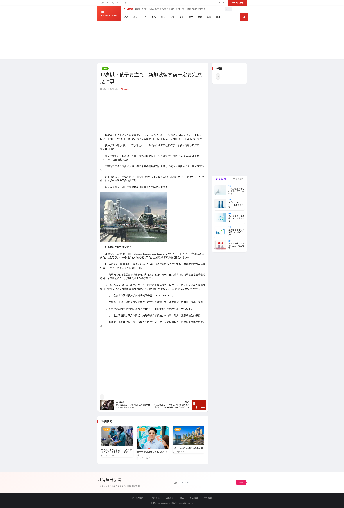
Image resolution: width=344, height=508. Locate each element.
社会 (163, 17)
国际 (209, 17)
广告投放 (194, 498)
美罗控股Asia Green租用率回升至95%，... (236, 204)
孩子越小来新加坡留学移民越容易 (188, 448)
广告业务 (110, 3)
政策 (106, 429)
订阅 (241, 482)
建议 (182, 498)
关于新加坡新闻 (139, 498)
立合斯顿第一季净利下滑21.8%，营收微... (236, 191)
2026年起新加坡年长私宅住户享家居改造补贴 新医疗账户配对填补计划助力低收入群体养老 (170, 9)
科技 (135, 17)
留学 (182, 17)
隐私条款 (169, 498)
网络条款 (156, 498)
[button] (244, 17)
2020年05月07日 (110, 89)
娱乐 (145, 17)
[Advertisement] (172, 40)
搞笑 (177, 429)
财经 (172, 17)
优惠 (200, 17)
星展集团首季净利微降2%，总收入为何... (236, 232)
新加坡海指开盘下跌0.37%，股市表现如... (236, 245)
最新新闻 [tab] (222, 179)
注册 (124, 3)
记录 (105, 68)
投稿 (102, 3)
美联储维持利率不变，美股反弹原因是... (236, 218)
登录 (118, 3)
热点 (126, 17)
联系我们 (208, 498)
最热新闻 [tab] (239, 179)
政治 (154, 17)
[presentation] (226, 9)
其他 (218, 17)
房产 (191, 17)
